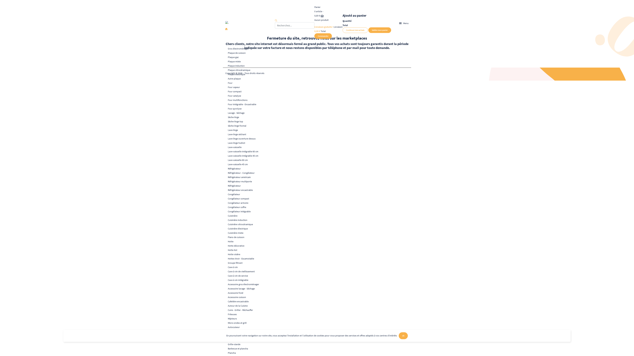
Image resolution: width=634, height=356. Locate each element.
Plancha (232, 352)
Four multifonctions (237, 100)
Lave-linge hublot (236, 142)
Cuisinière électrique (238, 228)
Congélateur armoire (238, 202)
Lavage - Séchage (236, 112)
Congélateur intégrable (239, 211)
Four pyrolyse (235, 108)
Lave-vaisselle (235, 147)
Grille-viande (234, 344)
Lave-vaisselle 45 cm (238, 164)
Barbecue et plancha (238, 348)
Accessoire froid (235, 292)
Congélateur (234, 194)
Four (230, 82)
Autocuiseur (234, 327)
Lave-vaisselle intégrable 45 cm (243, 155)
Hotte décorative (236, 245)
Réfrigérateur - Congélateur (241, 172)
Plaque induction (236, 65)
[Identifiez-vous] (392, 23)
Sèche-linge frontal (237, 125)
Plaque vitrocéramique (239, 70)
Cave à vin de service (238, 275)
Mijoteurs (232, 318)
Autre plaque (234, 78)
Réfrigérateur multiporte (240, 181)
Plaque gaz (233, 57)
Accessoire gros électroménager (243, 284)
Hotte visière (234, 254)
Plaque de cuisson (237, 52)
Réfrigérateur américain (239, 177)
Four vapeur (234, 87)
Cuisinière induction (237, 220)
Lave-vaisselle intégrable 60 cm (243, 151)
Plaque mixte (234, 61)
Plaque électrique (236, 74)
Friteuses (232, 314)
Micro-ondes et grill (237, 322)
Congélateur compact (238, 198)
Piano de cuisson (236, 237)
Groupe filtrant (235, 262)
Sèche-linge (233, 117)
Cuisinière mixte (235, 232)
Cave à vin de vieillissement (241, 271)
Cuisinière (232, 215)
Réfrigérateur (234, 168)
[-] (250, 23)
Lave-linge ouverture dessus (242, 138)
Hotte (230, 241)
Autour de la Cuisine (238, 305)
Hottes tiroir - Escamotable (241, 258)
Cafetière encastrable (238, 301)
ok (403, 335)
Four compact (235, 91)
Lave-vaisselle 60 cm (238, 160)
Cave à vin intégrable (238, 280)
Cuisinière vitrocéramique (240, 224)
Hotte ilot (232, 250)
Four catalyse (234, 95)
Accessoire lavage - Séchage (241, 288)
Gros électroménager (238, 48)
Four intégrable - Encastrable (242, 104)
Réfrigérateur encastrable (240, 190)
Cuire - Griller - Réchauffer (240, 310)
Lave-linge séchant (237, 134)
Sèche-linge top (235, 121)
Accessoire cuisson (237, 297)
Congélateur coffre (237, 207)
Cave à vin (233, 267)
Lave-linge (233, 130)
